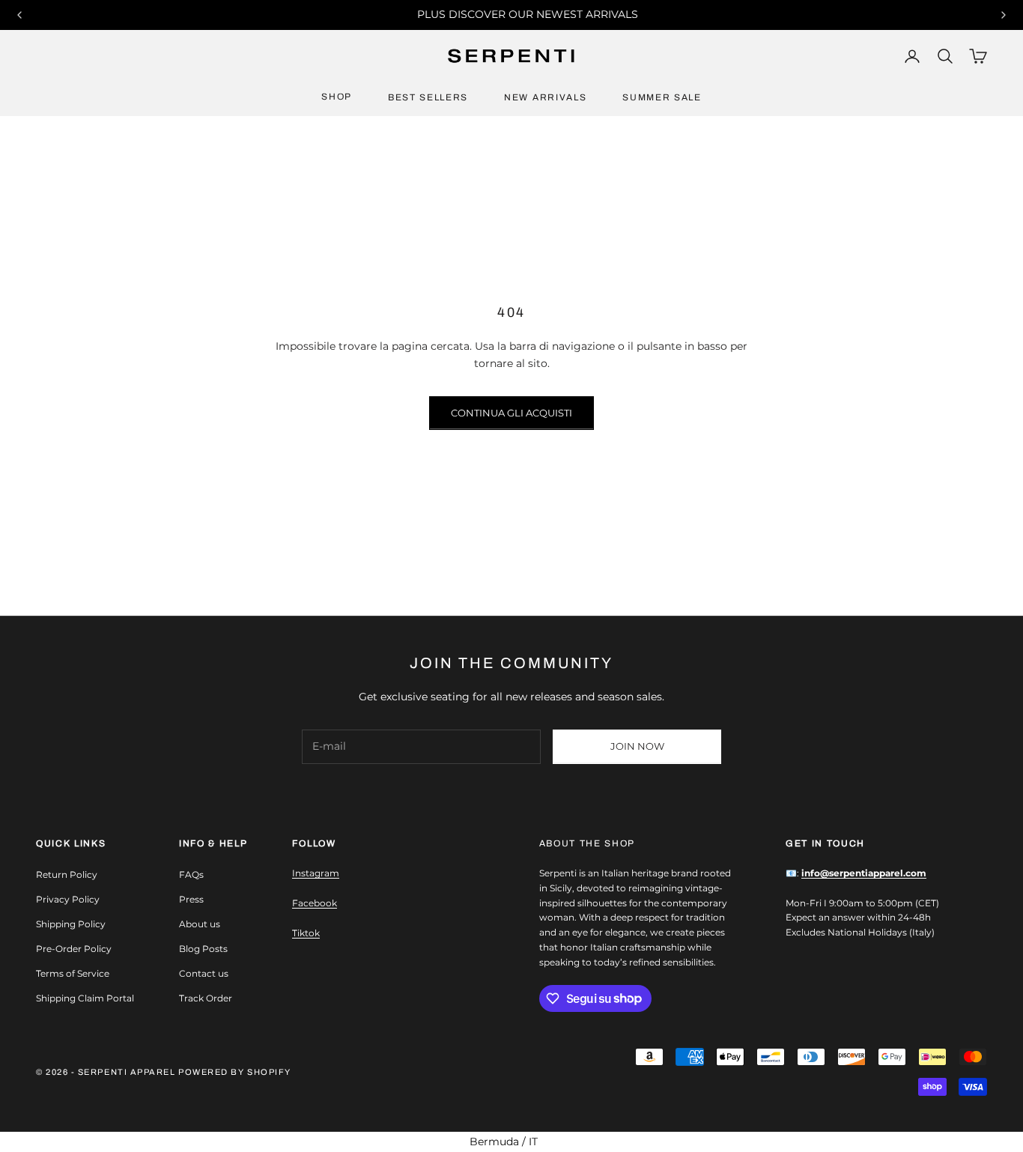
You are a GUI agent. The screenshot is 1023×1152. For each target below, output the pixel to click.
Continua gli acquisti (511, 413)
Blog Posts (203, 948)
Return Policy (66, 874)
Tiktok (306, 933)
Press (191, 899)
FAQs (191, 874)
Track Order (205, 998)
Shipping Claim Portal (85, 998)
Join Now (637, 746)
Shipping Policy (71, 924)
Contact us (203, 973)
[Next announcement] (1004, 15)
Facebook (314, 903)
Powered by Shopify (234, 1071)
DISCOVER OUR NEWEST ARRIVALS (527, 14)
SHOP (336, 96)
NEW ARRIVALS (545, 97)
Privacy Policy (68, 899)
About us (199, 924)
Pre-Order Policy (74, 948)
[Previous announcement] (19, 15)
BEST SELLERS (428, 97)
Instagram (315, 873)
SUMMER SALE (661, 97)
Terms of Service (72, 973)
